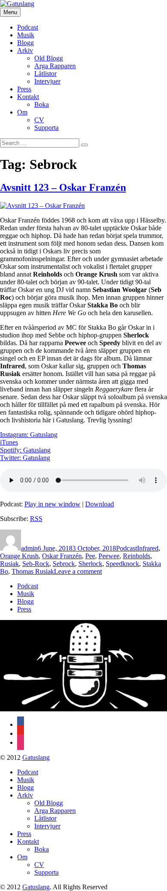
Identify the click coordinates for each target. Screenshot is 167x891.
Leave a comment (78, 571)
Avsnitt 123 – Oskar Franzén (63, 187)
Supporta (46, 127)
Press (24, 89)
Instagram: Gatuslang (28, 434)
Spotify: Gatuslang (25, 450)
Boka (41, 104)
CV (39, 119)
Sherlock (90, 563)
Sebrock (64, 563)
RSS (36, 518)
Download (99, 504)
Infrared (147, 548)
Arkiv (25, 50)
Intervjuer (47, 81)
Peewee (108, 556)
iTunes (9, 442)
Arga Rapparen (55, 65)
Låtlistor (45, 73)
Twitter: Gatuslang (25, 457)
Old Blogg (48, 58)
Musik (25, 35)
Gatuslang (36, 757)
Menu (10, 12)
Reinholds (136, 556)
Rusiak (9, 563)
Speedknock (122, 563)
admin (29, 548)
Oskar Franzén (62, 556)
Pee (90, 556)
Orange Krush (19, 556)
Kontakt (28, 96)
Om (22, 112)
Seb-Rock (35, 563)
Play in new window (52, 504)
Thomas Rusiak (33, 571)
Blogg (25, 42)
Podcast (27, 27)
